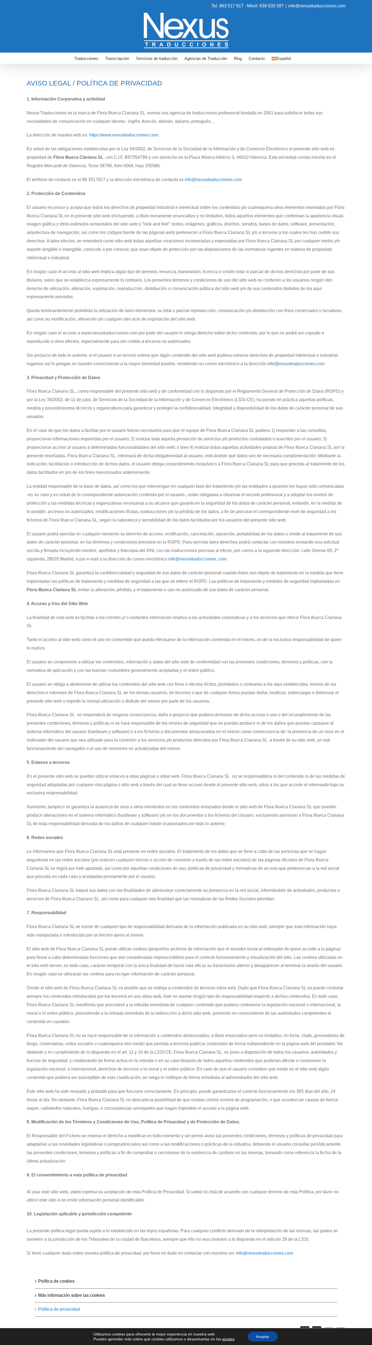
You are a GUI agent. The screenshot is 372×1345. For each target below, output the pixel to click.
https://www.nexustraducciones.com (123, 135)
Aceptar (262, 1336)
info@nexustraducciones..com (197, 559)
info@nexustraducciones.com (316, 6)
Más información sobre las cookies (71, 1295)
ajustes (228, 1339)
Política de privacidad (59, 1309)
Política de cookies (56, 1281)
